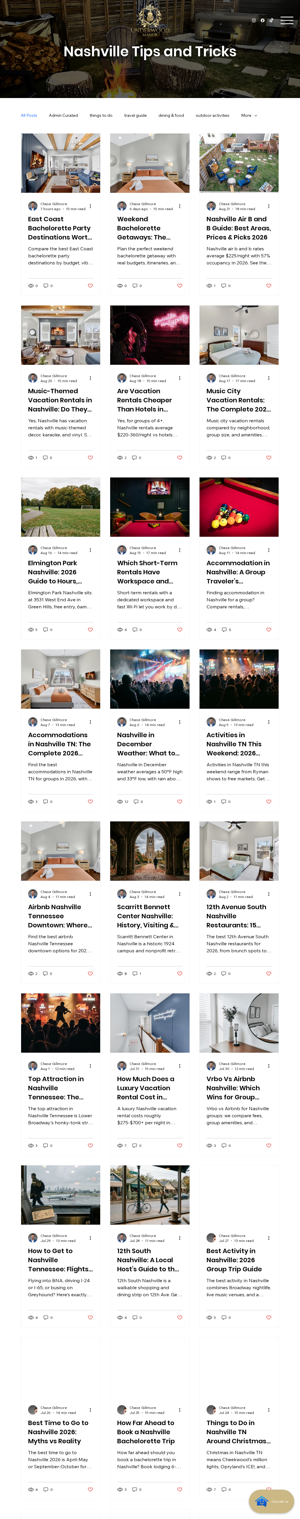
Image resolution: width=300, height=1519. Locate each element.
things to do (101, 115)
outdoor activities (212, 115)
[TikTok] (271, 20)
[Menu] (287, 20)
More (246, 115)
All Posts (29, 115)
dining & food (171, 115)
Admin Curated (63, 115)
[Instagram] (253, 20)
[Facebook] (262, 20)
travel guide (135, 115)
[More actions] (92, 206)
